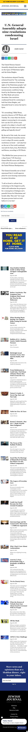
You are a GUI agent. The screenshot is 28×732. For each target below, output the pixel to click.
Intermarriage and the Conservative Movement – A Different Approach (18, 524)
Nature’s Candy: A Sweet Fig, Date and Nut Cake (17, 395)
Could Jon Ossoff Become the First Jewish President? (16, 504)
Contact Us (14, 714)
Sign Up (13, 220)
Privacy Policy (14, 716)
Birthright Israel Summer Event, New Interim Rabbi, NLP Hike (17, 355)
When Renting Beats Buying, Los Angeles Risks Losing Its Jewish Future (18, 320)
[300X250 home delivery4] (14, 241)
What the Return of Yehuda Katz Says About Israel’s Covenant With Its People (18, 605)
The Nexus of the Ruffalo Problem (16, 444)
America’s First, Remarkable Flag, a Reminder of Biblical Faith (17, 562)
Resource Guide (14, 710)
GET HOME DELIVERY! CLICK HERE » (14, 1)
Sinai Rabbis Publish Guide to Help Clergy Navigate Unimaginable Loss (18, 270)
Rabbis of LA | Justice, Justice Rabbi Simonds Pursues (18, 341)
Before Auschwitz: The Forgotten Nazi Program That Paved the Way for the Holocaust (18, 296)
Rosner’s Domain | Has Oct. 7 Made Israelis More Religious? (18, 423)
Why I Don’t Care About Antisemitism (18, 547)
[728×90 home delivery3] (14, 13)
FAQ (14, 708)
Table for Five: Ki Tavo (18, 411)
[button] (3, 58)
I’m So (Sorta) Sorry (17, 581)
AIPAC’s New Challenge (18, 637)
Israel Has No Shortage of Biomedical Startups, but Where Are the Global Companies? (18, 460)
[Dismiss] (2, 717)
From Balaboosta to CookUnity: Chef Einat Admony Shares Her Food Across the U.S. (18, 372)
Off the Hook (14, 621)
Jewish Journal (10, 6)
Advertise (14, 705)
